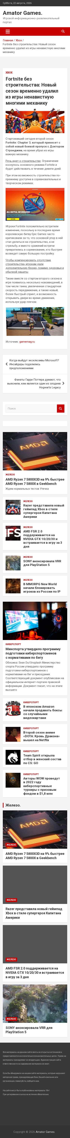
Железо (10, 474)
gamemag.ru (27, 341)
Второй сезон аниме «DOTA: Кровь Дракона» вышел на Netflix (41, 736)
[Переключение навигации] (8, 31)
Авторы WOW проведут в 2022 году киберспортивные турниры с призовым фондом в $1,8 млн (41, 786)
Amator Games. (22, 13)
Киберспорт (13, 644)
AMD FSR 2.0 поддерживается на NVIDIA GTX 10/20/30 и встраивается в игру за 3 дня (42, 538)
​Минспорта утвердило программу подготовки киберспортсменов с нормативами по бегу (33, 653)
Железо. (13, 805)
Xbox (9, 72)
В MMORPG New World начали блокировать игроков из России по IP (41, 588)
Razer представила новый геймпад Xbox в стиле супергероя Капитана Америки (43, 511)
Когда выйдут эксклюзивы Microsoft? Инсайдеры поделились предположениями (34, 364)
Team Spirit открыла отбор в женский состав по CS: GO (42, 759)
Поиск (60, 408)
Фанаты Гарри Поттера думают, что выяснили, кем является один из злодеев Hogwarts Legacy (34, 383)
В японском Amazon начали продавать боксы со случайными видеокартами (42, 712)
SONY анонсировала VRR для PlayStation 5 (42, 563)
